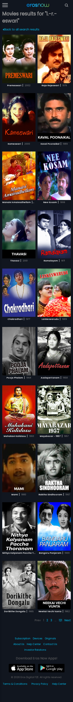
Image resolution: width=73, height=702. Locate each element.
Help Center (34, 644)
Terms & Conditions (15, 684)
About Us (18, 644)
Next (67, 620)
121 (60, 620)
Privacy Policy (39, 684)
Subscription (22, 638)
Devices (37, 638)
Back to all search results (21, 29)
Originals (50, 638)
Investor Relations (35, 649)
